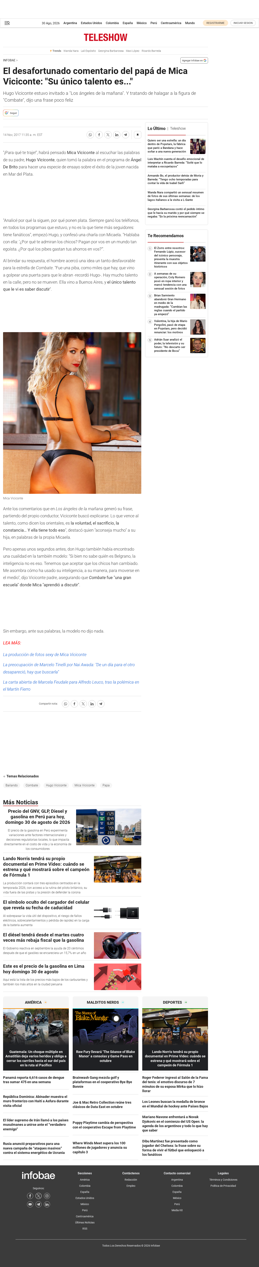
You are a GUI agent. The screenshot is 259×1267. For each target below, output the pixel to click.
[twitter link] (38, 1196)
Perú (153, 23)
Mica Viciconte (85, 785)
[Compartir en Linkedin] (116, 134)
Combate (32, 785)
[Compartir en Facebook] (99, 134)
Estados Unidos (91, 23)
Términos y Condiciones (223, 1179)
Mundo (190, 23)
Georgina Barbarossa (111, 50)
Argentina (70, 23)
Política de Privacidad (223, 1185)
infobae (9, 60)
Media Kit (177, 1210)
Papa (106, 785)
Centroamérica (171, 23)
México (142, 23)
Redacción (131, 1179)
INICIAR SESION (243, 22)
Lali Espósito (88, 50)
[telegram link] (38, 1204)
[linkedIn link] (47, 1204)
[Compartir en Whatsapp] (90, 134)
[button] (7, 23)
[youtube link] (30, 1204)
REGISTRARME (215, 22)
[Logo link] (105, 37)
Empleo (131, 1185)
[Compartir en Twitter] (108, 134)
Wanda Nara (71, 50)
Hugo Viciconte (56, 785)
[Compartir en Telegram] (125, 134)
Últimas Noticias (85, 1222)
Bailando (12, 785)
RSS (84, 1228)
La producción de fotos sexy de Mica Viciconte (44, 654)
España (128, 23)
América (85, 1179)
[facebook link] (30, 1196)
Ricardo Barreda (151, 50)
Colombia (112, 23)
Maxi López (132, 50)
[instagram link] (47, 1196)
